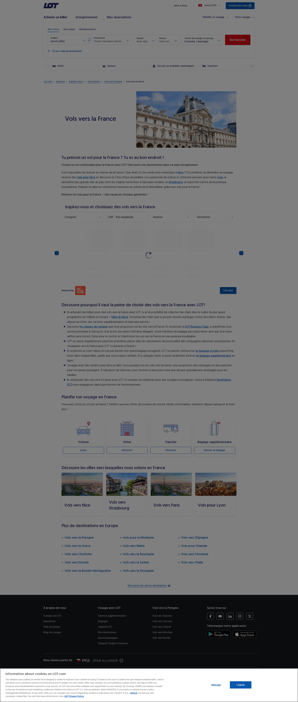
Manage (216, 685)
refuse (133, 693)
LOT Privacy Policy (74, 696)
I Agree (241, 685)
